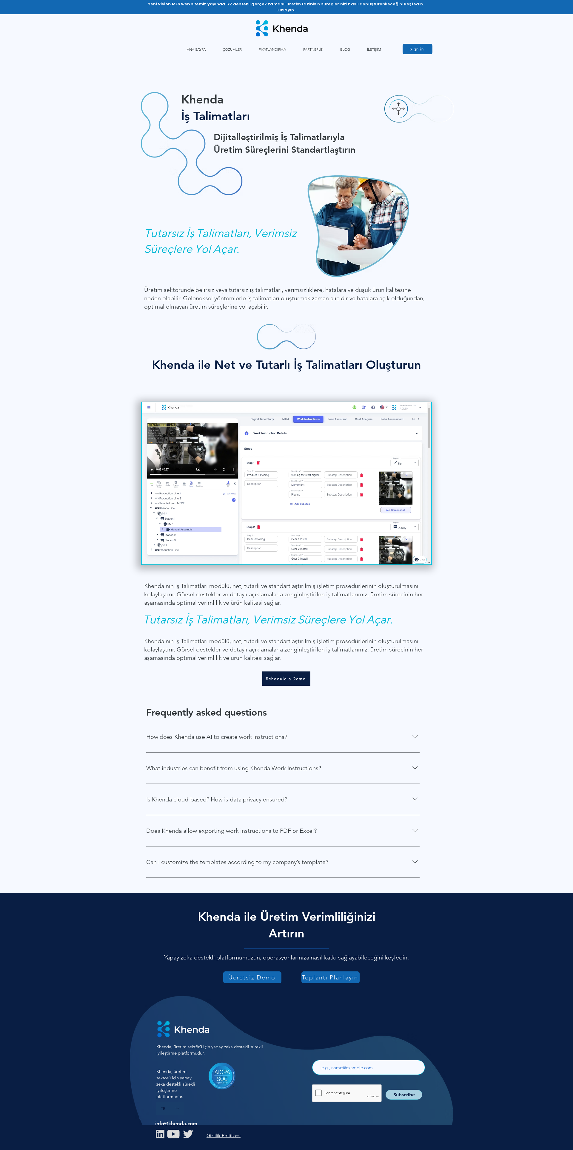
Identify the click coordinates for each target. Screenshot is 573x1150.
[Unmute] (160, 556)
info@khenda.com (176, 1123)
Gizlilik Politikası (224, 1135)
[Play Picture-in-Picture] (413, 556)
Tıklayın (285, 10)
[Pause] (149, 556)
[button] (232, 49)
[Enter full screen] (423, 556)
